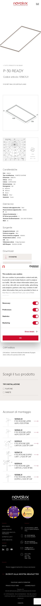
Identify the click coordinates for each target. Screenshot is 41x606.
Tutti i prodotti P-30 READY (13, 65)
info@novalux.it (29, 547)
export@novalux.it (29, 549)
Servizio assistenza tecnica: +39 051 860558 (31, 542)
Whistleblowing (7, 540)
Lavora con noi (7, 529)
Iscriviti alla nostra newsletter (22, 574)
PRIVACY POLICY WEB (12, 585)
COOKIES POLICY (30, 585)
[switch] (36, 309)
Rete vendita (6, 526)
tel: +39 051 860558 (30, 535)
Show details (29, 331)
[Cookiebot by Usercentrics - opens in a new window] (29, 266)
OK (20, 338)
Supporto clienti (7, 537)
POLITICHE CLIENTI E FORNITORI (20, 582)
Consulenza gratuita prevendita (8, 533)
